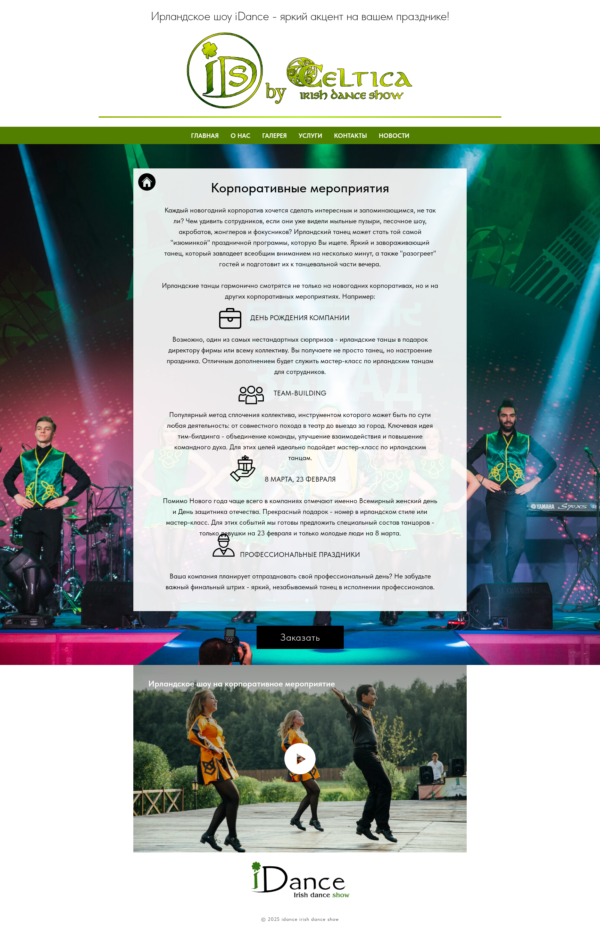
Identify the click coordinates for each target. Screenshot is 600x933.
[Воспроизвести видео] (300, 758)
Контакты (350, 135)
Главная (205, 135)
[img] (224, 70)
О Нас (240, 135)
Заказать (300, 637)
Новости (394, 135)
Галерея (274, 135)
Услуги (310, 135)
